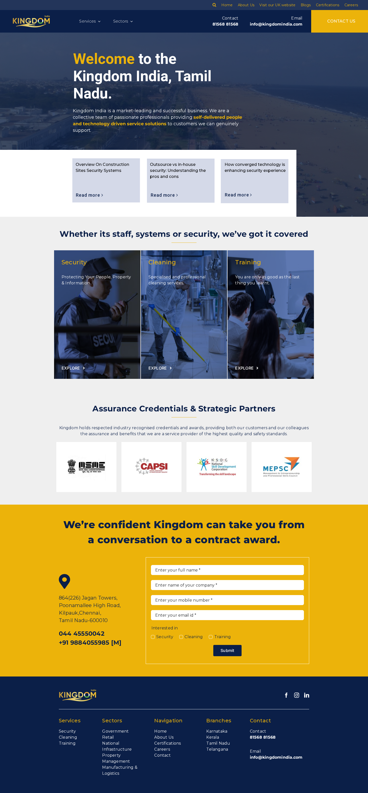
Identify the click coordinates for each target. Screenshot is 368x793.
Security (164, 636)
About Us (163, 737)
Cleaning (194, 636)
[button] (214, 5)
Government (115, 731)
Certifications (167, 743)
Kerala (212, 737)
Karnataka (216, 731)
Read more (237, 194)
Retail (108, 737)
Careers (162, 749)
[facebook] (286, 695)
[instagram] (296, 695)
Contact (162, 755)
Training (222, 636)
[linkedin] (306, 695)
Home (160, 731)
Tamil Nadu (218, 743)
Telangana (217, 749)
